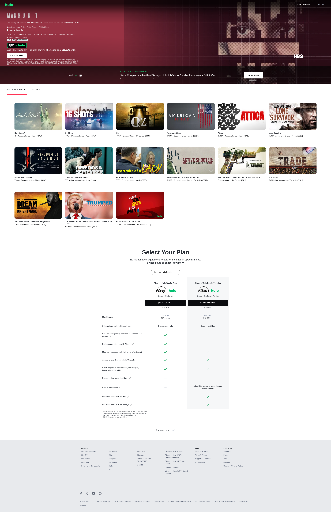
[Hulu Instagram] (100, 493)
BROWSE (85, 448)
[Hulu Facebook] (83, 493)
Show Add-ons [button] (163, 430)
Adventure (51, 35)
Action (30, 35)
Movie (17, 37)
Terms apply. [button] (144, 411)
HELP (197, 448)
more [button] (77, 23)
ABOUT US (227, 448)
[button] (17, 89)
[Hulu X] (89, 493)
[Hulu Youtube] (95, 493)
